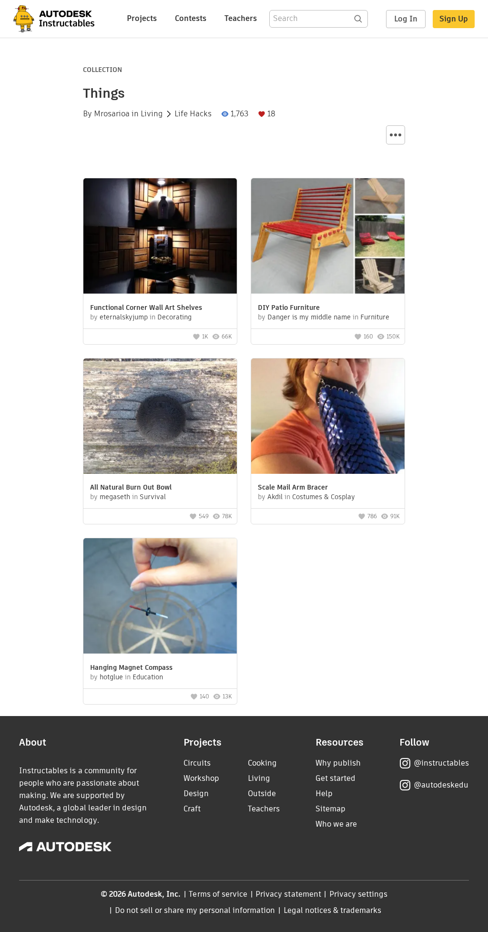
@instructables (441, 763)
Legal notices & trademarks (333, 910)
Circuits (197, 763)
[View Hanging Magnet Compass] (160, 597)
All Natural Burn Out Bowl (131, 487)
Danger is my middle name (309, 317)
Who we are (336, 824)
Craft (192, 808)
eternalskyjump (124, 317)
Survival (153, 497)
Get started (335, 778)
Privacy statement (288, 894)
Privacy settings (358, 894)
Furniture (374, 317)
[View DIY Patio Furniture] (328, 237)
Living (152, 114)
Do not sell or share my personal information (195, 910)
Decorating (174, 317)
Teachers (240, 18)
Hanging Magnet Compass (131, 667)
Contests (190, 18)
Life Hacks (193, 114)
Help (324, 793)
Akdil (275, 497)
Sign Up (453, 18)
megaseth (115, 497)
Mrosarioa (112, 114)
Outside (262, 793)
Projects (142, 18)
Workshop (201, 778)
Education (147, 677)
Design (196, 793)
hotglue (111, 677)
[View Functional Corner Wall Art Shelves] (160, 237)
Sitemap (330, 808)
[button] (395, 134)
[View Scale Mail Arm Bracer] (328, 417)
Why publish (338, 763)
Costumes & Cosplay (323, 497)
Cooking (262, 763)
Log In (405, 18)
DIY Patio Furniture (289, 307)
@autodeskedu (441, 784)
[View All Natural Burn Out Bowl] (160, 417)
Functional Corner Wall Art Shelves (146, 307)
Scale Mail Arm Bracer (293, 487)
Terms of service (218, 894)
